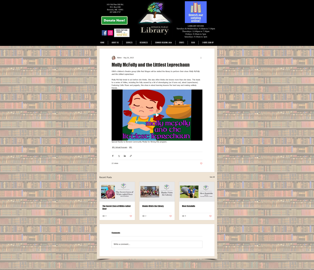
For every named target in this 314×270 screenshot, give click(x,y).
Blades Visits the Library (153, 206)
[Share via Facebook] (113, 156)
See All (212, 177)
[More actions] (200, 57)
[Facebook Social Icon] (104, 32)
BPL (130, 147)
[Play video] (157, 115)
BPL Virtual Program (119, 147)
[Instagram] (110, 32)
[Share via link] (131, 156)
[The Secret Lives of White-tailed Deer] (117, 192)
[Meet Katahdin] (197, 192)
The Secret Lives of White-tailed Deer (116, 207)
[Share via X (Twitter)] (119, 156)
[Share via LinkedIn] (125, 156)
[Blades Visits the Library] (157, 192)
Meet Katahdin (188, 206)
